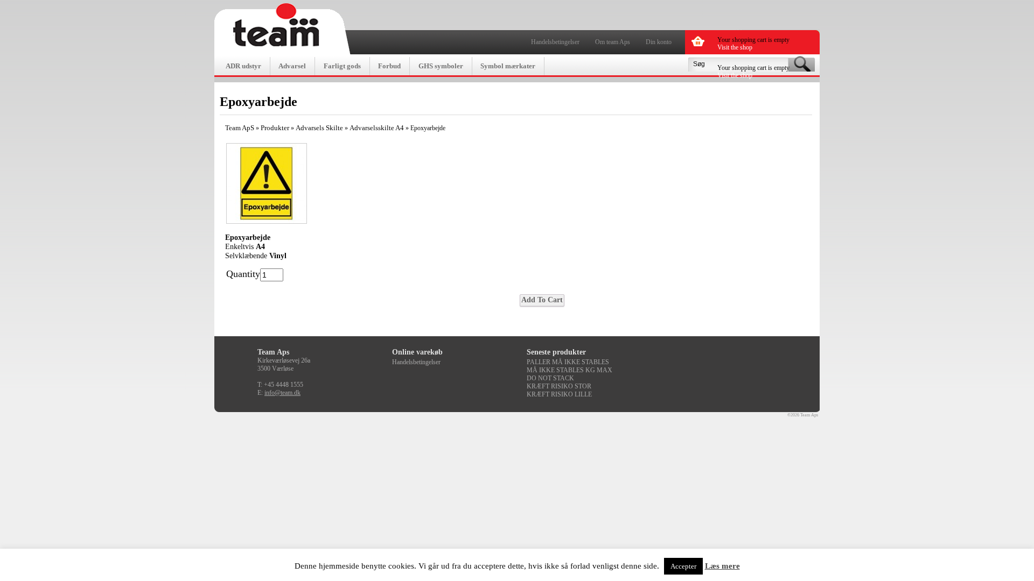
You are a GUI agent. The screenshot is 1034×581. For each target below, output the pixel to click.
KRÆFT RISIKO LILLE (559, 394)
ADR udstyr (243, 66)
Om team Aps (612, 42)
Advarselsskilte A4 (377, 128)
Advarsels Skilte (319, 128)
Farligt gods (342, 66)
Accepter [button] (683, 566)
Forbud (389, 66)
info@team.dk (282, 392)
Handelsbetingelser (555, 42)
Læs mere (722, 566)
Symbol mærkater (507, 66)
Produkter (275, 128)
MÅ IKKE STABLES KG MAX (569, 370)
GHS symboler (440, 66)
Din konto (659, 42)
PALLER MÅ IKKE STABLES (568, 362)
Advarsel (292, 66)
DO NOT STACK (550, 378)
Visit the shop (734, 47)
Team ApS (239, 128)
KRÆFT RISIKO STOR (559, 386)
